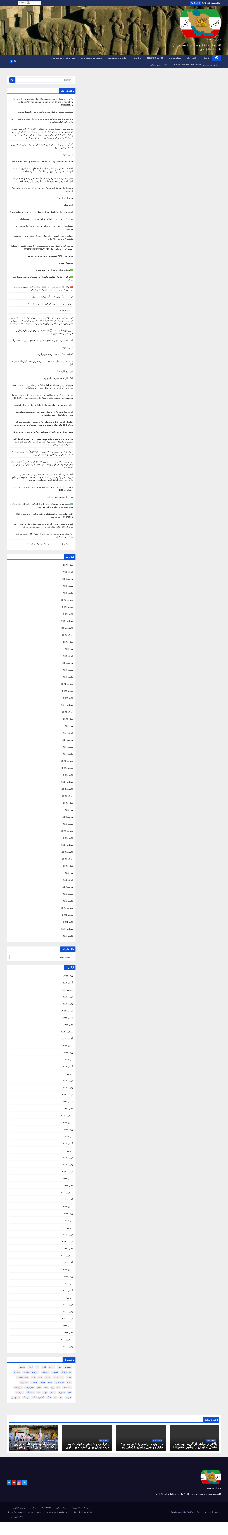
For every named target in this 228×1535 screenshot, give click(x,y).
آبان (37, 1367)
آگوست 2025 (67, 628)
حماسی (34, 1382)
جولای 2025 (67, 635)
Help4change (155, 58)
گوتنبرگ (26, 1397)
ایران (40, 1377)
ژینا (55, 1397)
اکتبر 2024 (68, 698)
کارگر (49, 1397)
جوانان (42, 1382)
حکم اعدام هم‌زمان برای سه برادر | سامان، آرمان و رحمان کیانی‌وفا (43, 405)
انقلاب (68, 1377)
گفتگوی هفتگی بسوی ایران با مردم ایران (55, 354)
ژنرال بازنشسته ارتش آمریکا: (60, 497)
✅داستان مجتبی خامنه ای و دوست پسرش (54, 270)
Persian (23, 2)
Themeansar (216, 1512)
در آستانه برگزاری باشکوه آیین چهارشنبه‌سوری (52, 297)
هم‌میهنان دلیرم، (66, 263)
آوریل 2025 (68, 656)
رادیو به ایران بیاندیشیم (117, 58)
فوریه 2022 (68, 894)
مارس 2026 (67, 579)
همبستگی (30, 1392)
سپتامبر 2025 (67, 621)
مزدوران (61, 1392)
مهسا (45, 1392)
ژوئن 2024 (68, 719)
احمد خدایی (68, 205)
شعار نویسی (29, 1387)
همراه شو (19, 1392)
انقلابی (47, 1377)
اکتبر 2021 (68, 922)
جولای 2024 (67, 712)
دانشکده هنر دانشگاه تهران (91, 58)
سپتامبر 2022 (67, 845)
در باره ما (138, 58)
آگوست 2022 (67, 852)
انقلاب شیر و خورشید (158, 65)
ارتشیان (22, 1367)
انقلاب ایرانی (58, 1377)
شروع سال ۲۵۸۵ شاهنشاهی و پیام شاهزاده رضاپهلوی (49, 256)
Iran (59, 1367)
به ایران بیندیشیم (214, 39)
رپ (58, 1387)
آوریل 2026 (68, 572)
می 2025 (69, 649)
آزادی (30, 1367)
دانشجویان (24, 1382)
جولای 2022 (67, 859)
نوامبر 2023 (67, 768)
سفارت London (65, 311)
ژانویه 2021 (68, 936)
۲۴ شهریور (16, 1397)
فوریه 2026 (68, 586)
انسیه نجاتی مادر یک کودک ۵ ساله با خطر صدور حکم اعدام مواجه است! (41, 212)
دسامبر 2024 (67, 684)
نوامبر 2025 (67, 607)
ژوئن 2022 (68, 866)
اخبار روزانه (191, 58)
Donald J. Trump (65, 198)
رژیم (52, 1387)
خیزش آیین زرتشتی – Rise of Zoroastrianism (195, 65)
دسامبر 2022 (67, 831)
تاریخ (50, 1382)
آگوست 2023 (67, 789)
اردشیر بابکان (66, 1372)
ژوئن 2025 (68, 642)
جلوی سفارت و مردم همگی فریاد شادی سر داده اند (50, 304)
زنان (46, 1387)
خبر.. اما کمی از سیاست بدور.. (63, 58)
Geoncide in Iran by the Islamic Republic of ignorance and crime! (42, 161)
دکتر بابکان (67, 1387)
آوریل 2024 (68, 733)
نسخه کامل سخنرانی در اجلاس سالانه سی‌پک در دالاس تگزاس (46, 219)
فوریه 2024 (68, 747)
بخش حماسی (22, 1377)
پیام (61, 1397)
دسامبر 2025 (67, 600)
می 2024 (69, 726)
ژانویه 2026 (68, 593)
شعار (39, 1387)
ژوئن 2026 (68, 565)
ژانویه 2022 (68, 901)
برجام (69, 1382)
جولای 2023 (67, 796)
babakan (67, 1367)
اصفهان (55, 1372)
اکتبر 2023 (68, 775)
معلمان (52, 1392)
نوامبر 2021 (67, 915)
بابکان (33, 1377)
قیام (69, 1392)
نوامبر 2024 (67, 691)
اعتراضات (45, 1372)
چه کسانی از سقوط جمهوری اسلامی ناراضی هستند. (50, 544)
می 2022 (69, 873)
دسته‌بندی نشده (211, 1440)
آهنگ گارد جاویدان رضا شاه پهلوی (58, 378)
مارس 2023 (67, 817)
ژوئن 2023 (68, 803)
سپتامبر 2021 (67, 929)
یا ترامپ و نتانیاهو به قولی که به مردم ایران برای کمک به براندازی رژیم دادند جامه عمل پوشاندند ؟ (87, 1447)
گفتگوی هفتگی (38, 1397)
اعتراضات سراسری (31, 1372)
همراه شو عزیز (175, 58)
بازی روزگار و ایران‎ (64, 371)
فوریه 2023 (68, 824)
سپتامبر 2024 (67, 705)
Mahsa (51, 1367)
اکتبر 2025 (68, 614)
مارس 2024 (67, 740)
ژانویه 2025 (68, 677)
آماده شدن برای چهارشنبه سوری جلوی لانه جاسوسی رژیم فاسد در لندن (41, 340)
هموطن (68, 1397)
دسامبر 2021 (67, 908)
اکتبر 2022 (68, 838)
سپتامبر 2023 (67, 782)
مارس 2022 (67, 887)
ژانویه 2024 (68, 754)
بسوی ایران (59, 1382)
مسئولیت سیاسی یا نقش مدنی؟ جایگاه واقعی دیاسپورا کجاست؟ (45, 112)
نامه (38, 1392)
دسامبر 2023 (67, 761)
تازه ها (206, 58)
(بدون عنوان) (67, 154)
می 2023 (69, 810)
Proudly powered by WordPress (183, 1512)
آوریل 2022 (68, 880)
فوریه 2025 (68, 670)
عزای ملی (18, 1387)
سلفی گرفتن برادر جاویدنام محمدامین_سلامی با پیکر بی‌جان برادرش (43, 432)
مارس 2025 (67, 663)
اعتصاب (17, 1372)
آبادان (44, 1367)
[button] (15, 61)
